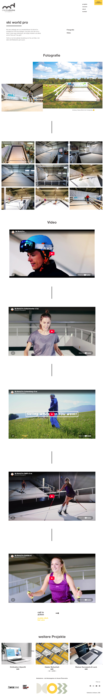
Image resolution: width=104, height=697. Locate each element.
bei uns (41, 620)
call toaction (41, 613)
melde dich (43, 618)
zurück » (54, 671)
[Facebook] (90, 686)
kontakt (84, 11)
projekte (84, 4)
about (84, 9)
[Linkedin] (99, 686)
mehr (17, 669)
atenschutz (89, 692)
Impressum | (95, 692)
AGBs (99, 692)
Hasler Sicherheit (52, 667)
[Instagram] (93, 686)
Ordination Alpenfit (18, 667)
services (84, 6)
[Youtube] (96, 686)
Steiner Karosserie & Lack (86, 667)
